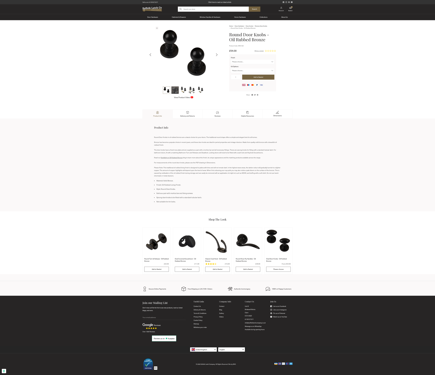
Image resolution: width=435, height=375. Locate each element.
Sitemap (196, 324)
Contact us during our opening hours (219, 2)
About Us (284, 17)
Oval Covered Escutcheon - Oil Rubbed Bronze (185, 260)
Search (254, 9)
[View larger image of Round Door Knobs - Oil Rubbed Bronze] (183, 54)
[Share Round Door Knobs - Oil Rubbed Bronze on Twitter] (255, 95)
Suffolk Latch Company (208, 364)
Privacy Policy (198, 317)
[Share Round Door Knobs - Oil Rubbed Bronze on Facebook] (252, 95)
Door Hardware (152, 17)
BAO (234, 364)
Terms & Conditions (200, 313)
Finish (233, 58)
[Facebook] (283, 2)
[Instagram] (286, 2)
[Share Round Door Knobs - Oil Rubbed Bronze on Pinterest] (257, 95)
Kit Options (234, 66)
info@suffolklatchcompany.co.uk (255, 323)
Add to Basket (156, 269)
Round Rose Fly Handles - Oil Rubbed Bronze (246, 260)
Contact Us (197, 306)
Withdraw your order (200, 327)
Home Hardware (240, 17)
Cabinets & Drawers (179, 17)
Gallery (221, 313)
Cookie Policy (198, 320)
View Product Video (182, 97)
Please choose (278, 269)
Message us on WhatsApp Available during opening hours (255, 327)
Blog (220, 310)
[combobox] (203, 349)
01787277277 (153, 2)
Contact (221, 306)
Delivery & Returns (200, 310)
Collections (263, 17)
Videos (221, 317)
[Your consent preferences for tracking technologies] (4, 371)
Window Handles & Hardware (210, 17)
